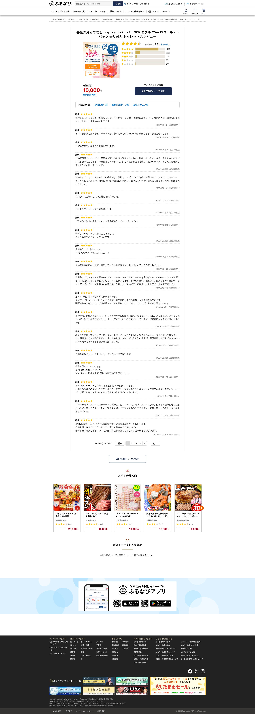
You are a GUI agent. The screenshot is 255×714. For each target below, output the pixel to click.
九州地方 (125, 649)
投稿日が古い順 (140, 104)
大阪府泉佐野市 (122, 520)
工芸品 (98, 645)
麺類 (82, 652)
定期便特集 (138, 652)
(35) (191, 524)
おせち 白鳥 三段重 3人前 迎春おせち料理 (66, 514)
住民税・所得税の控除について (167, 659)
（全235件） (164, 44)
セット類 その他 (102, 655)
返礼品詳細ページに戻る (127, 459)
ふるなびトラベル (196, 4)
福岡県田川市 (61, 520)
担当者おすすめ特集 (141, 649)
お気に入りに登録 (154, 85)
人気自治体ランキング (57, 653)
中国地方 (125, 642)
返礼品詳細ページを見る (153, 91)
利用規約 (69, 711)
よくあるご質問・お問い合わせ (138, 4)
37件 (168, 53)
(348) (100, 524)
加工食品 (99, 642)
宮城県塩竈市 (151, 520)
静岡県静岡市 (107, 19)
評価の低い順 (101, 104)
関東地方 (115, 652)
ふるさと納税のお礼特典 (189, 645)
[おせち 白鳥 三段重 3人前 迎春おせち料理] (67, 497)
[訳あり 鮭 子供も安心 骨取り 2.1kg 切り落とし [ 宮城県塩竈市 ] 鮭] (157, 497)
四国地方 (125, 645)
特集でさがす (116, 11)
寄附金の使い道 (186, 649)
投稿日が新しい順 (120, 104)
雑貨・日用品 (85, 655)
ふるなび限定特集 (140, 662)
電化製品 (73, 649)
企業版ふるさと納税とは (189, 655)
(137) (161, 524)
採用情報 (101, 711)
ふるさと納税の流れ (163, 645)
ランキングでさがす (60, 11)
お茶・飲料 (85, 645)
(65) (70, 524)
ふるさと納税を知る (135, 11)
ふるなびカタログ (175, 4)
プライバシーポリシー (85, 711)
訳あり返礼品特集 (140, 645)
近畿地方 (115, 659)
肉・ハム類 (74, 642)
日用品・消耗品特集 (141, 659)
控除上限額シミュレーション (166, 649)
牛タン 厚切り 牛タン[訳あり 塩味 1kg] (97, 514)
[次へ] (201, 508)
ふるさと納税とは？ (163, 642)
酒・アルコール (86, 642)
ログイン (186, 13)
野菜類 (72, 659)
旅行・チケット (102, 652)
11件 (167, 56)
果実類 (72, 652)
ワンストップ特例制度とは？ (191, 642)
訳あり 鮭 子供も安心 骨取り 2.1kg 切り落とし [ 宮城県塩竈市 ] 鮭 (157, 514)
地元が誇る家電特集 (141, 655)
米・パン (73, 645)
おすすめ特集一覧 (140, 642)
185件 (168, 49)
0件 (167, 60)
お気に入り (195, 13)
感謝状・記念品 (102, 649)
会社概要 (57, 711)
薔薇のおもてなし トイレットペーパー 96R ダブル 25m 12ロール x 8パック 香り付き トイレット (151, 19)
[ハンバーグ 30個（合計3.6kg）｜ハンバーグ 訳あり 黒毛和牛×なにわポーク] (188, 497)
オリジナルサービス (161, 11)
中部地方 (95, 19)
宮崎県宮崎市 (91, 520)
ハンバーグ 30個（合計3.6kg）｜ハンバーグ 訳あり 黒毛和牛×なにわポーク (188, 514)
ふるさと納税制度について (165, 652)
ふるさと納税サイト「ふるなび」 (63, 19)
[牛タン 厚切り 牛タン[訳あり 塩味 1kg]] (97, 497)
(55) (130, 524)
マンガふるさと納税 (188, 652)
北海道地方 (116, 645)
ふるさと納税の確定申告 (164, 655)
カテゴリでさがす (98, 11)
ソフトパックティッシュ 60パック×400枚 (127, 514)
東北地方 (115, 649)
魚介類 (72, 655)
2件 (167, 64)
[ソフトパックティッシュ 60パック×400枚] (127, 497)
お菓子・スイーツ (87, 649)
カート (204, 13)
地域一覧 (115, 642)
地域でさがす (80, 11)
